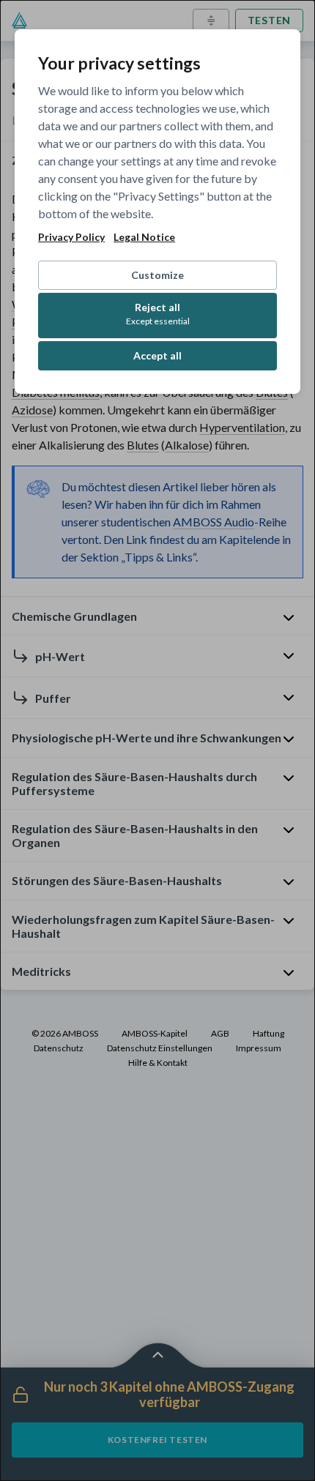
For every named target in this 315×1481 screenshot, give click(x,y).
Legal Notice (144, 237)
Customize (157, 275)
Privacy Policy (71, 237)
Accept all (157, 355)
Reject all (158, 314)
